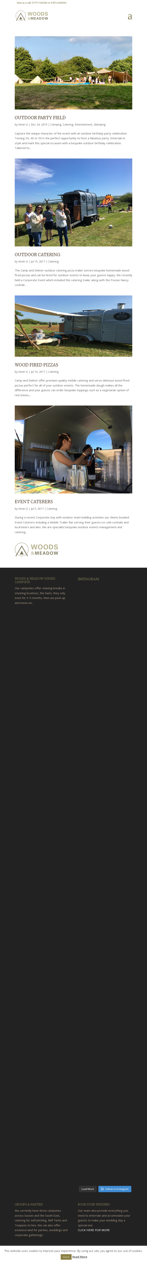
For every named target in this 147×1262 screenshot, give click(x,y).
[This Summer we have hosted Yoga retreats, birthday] (86, 660)
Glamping (99, 124)
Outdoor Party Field (40, 117)
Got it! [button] (66, 1257)
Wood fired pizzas (36, 365)
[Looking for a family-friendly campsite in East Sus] (105, 876)
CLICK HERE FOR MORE (94, 1230)
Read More (79, 1257)
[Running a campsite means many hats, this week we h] (86, 1085)
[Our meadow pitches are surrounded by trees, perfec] (105, 631)
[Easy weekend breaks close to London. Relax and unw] (123, 1102)
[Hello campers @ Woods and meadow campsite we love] (123, 651)
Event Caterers (34, 501)
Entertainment (83, 124)
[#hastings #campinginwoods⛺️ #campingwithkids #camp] (86, 757)
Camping (55, 124)
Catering (68, 124)
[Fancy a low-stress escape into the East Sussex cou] (123, 879)
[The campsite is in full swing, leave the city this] (105, 1063)
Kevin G (23, 124)
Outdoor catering (37, 254)
